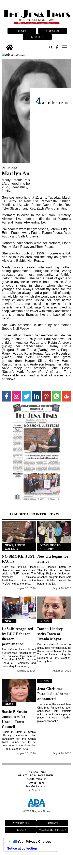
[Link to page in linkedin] (36, 396)
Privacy (21, 830)
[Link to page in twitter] (26, 396)
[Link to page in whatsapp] (56, 396)
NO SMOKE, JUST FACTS (18, 559)
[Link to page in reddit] (66, 396)
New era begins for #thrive (52, 559)
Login (22, 31)
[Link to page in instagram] (16, 396)
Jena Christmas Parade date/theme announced (52, 694)
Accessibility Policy (52, 830)
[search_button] (51, 47)
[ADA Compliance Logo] (36, 807)
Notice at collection (22, 848)
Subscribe (52, 31)
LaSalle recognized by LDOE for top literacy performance (17, 636)
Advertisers (21, 823)
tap (64, 47)
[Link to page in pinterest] (46, 396)
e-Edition (37, 37)
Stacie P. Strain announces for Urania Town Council (14, 719)
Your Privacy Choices (34, 841)
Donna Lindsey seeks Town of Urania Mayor (50, 634)
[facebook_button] (57, 47)
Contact (52, 823)
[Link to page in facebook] (7, 396)
